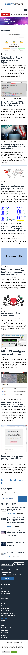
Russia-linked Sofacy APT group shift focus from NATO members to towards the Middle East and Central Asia (13, 272)
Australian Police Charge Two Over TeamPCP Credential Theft (16, 553)
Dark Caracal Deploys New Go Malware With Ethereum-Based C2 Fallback (16, 544)
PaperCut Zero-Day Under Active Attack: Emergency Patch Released (16, 509)
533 (8, 482)
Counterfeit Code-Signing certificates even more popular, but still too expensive (11, 60)
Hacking (9, 526)
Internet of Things (7, 613)
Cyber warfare (5, 594)
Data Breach (10, 538)
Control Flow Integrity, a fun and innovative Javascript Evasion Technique (13, 314)
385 (20, 480)
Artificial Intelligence (8, 611)
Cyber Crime (5, 591)
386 (22, 480)
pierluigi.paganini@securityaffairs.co (11, 574)
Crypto (3, 635)
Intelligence (5, 608)
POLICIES (4, 637)
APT (8, 547)
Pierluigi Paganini (6, 54)
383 (14, 480)
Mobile (3, 620)
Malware (4, 618)
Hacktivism (4, 606)
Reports (3, 623)
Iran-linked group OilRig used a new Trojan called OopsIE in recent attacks (13, 146)
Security (9, 556)
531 (2, 482)
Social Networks (6, 628)
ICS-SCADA (4, 633)
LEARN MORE (7, 578)
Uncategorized (11, 513)
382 (11, 480)
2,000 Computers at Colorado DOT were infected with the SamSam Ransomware (13, 103)
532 (5, 482)
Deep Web (4, 601)
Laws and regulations (8, 616)
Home (3, 589)
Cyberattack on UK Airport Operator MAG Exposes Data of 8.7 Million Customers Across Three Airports (16, 533)
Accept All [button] (14, 651)
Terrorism (4, 630)
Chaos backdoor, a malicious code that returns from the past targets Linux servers (13, 187)
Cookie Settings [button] (6, 651)
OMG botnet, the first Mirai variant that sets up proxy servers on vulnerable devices (13, 229)
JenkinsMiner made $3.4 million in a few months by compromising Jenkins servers (13, 404)
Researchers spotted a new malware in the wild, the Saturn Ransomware (12, 458)
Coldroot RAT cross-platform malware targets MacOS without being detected (13, 353)
